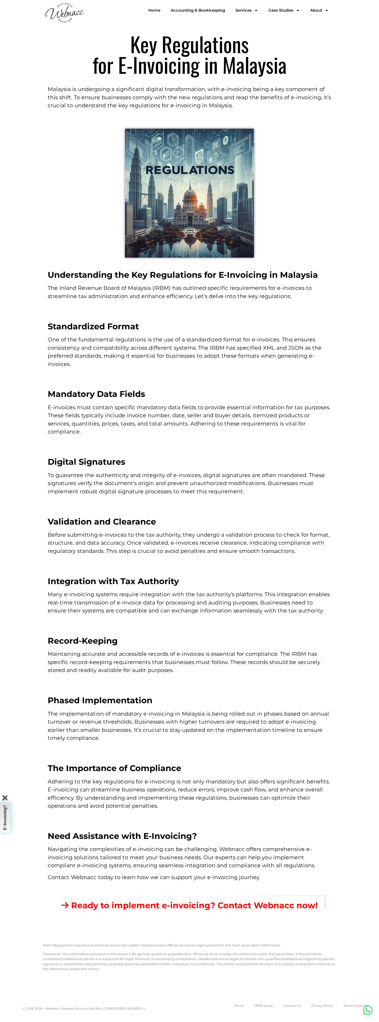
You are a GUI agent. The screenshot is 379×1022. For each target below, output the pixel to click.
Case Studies (280, 10)
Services (243, 10)
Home (154, 10)
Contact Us (292, 1006)
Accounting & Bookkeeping (198, 10)
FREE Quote (263, 1006)
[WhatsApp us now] (368, 1010)
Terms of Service (356, 1006)
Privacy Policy (322, 1006)
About (316, 10)
